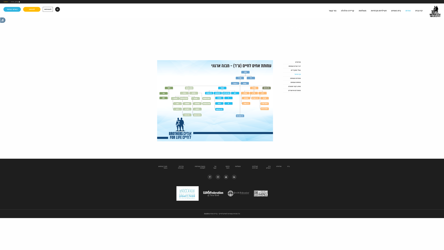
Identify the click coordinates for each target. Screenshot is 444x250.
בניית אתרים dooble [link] (210, 213)
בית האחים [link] (396, 10)
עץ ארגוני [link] (297, 74)
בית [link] (288, 166)
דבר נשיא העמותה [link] (294, 66)
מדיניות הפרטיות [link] (181, 167)
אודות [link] (408, 10)
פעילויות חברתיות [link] (379, 10)
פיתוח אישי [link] (227, 167)
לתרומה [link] (32, 9)
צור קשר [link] (332, 10)
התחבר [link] (5, 2)
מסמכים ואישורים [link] (294, 90)
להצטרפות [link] (47, 9)
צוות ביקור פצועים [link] (294, 86)
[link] (3, 20)
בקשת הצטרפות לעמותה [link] (200, 167)
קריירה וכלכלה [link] (347, 10)
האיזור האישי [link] (12, 9)
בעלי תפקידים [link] (296, 70)
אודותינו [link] (289, 33)
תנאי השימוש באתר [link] (162, 167)
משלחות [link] (362, 10)
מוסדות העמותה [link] (295, 78)
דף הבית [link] (419, 10)
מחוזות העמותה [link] (295, 82)
